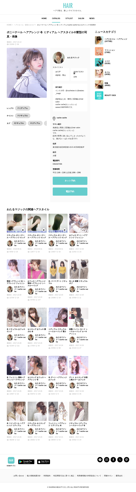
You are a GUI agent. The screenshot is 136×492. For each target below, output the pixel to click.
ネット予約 (70, 181)
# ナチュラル (23, 116)
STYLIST (69, 18)
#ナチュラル (19, 123)
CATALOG (56, 18)
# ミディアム (23, 108)
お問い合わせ (19, 476)
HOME (44, 18)
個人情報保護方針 (34, 476)
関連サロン (108, 476)
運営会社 (119, 476)
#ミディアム (35, 123)
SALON (81, 18)
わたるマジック (73, 58)
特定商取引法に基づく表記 (63, 476)
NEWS (92, 18)
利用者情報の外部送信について (89, 476)
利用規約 (47, 476)
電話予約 (70, 191)
